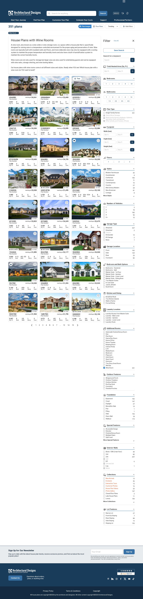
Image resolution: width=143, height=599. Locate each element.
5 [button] (49, 325)
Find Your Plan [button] (39, 20)
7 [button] (56, 325)
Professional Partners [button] (123, 20)
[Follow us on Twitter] (125, 579)
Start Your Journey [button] (18, 20)
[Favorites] (123, 13)
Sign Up (129, 552)
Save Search (119, 50)
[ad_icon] (24, 13)
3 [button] (42, 325)
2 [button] (39, 325)
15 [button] (73, 325)
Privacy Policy (48, 591)
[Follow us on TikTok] (133, 579)
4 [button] (46, 325)
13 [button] (64, 325)
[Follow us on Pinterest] (108, 579)
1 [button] (35, 325)
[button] (31, 325)
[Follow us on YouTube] (129, 579)
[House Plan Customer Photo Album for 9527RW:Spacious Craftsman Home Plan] (11, 264)
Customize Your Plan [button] (60, 20)
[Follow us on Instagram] (116, 579)
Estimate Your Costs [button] (84, 20)
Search (103, 13)
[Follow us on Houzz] (112, 579)
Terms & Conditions (73, 591)
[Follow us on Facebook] (121, 579)
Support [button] (103, 20)
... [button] (60, 325)
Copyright (96, 591)
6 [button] (53, 325)
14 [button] (68, 325)
